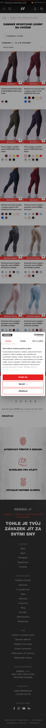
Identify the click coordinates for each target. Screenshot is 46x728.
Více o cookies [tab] (37, 341)
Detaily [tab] (23, 341)
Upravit (22, 384)
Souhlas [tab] (8, 341)
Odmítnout (23, 391)
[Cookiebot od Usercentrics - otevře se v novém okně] (34, 335)
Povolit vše (23, 377)
